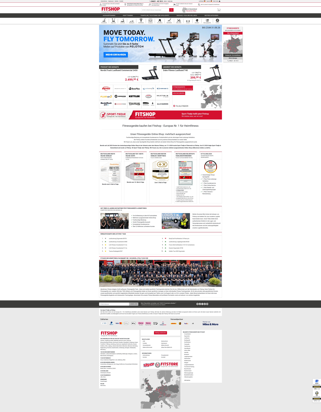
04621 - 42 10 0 (233, 61)
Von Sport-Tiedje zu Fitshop (107, 310)
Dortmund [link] (115, 342)
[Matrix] (163, 96)
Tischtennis (187, 346)
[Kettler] (134, 96)
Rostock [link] (109, 347)
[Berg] (106, 88)
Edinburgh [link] (125, 354)
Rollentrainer (187, 360)
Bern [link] (105, 368)
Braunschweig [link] (104, 342)
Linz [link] (116, 360)
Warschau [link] (103, 385)
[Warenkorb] (219, 10)
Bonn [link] (125, 340)
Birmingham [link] (112, 354)
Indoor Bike (187, 350)
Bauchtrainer (187, 369)
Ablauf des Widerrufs (166, 347)
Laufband (186, 338)
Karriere (116, 1)
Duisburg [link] (131, 342)
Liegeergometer (188, 356)
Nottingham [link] (110, 355)
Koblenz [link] (102, 346)
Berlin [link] (111, 340)
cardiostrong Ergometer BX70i (118, 238)
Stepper (186, 362)
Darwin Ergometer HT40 (176, 248)
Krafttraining (128, 15)
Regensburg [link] (103, 347)
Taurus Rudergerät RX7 (116, 251)
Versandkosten (147, 345)
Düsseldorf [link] (126, 342)
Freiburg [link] (108, 344)
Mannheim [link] (119, 346)
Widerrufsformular (147, 347)
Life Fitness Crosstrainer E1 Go (118, 245)
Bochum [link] (121, 340)
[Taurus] (134, 104)
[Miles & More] (210, 323)
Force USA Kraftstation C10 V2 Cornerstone (181, 245)
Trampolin (186, 344)
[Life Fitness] (148, 96)
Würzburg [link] (102, 349)
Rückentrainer (188, 371)
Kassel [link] (134, 344)
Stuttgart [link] (127, 347)
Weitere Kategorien (211, 15)
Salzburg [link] (120, 360)
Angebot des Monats (172, 67)
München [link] (124, 346)
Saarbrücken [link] (115, 347)
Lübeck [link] (114, 346)
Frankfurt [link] (102, 344)
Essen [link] (136, 342)
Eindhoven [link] (122, 364)
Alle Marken (187, 380)
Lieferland (201, 1)
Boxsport (186, 354)
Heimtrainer (187, 358)
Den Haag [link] (116, 364)
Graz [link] (101, 360)
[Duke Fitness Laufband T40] (213, 73)
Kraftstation (187, 342)
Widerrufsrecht (165, 345)
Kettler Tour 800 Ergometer (177, 251)
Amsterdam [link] (103, 364)
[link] (197, 96)
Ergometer (187, 336)
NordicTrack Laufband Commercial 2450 (119, 70)
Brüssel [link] (108, 372)
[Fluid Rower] (106, 96)
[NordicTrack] (106, 104)
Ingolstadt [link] (124, 344)
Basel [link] (101, 368)
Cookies (145, 343)
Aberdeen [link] (102, 354)
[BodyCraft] (120, 88)
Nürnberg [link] (134, 346)
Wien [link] (124, 360)
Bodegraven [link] (110, 364)
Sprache (208, 1)
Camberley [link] (119, 354)
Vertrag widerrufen (160, 333)
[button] (105, 43)
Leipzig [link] (110, 346)
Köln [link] (106, 346)
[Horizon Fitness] (120, 96)
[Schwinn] (120, 104)
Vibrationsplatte (188, 377)
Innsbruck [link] (106, 360)
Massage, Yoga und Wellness (187, 15)
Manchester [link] (103, 355)
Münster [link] (130, 346)
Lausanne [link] (109, 368)
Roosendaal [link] (128, 364)
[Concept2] (163, 88)
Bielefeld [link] (116, 340)
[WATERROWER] (148, 104)
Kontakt (121, 1)
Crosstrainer (187, 334)
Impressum (111, 1)
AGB (144, 341)
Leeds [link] (107, 354)
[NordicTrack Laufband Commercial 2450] (150, 73)
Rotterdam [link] (135, 364)
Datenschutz (164, 341)
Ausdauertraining (109, 15)
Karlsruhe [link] (129, 344)
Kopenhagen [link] (103, 381)
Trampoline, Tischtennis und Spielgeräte (154, 15)
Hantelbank (187, 348)
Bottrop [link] (129, 340)
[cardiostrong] (148, 88)
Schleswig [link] (121, 347)
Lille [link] (101, 377)
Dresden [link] (121, 342)
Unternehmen (104, 1)
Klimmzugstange (188, 373)
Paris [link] (104, 377)
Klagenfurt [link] (112, 360)
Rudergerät (187, 340)
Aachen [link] (102, 340)
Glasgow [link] (130, 354)
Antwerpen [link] (103, 372)
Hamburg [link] (113, 344)
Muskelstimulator (188, 375)
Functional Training (189, 366)
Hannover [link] (118, 344)
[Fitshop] (110, 10)
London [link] (135, 354)
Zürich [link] (114, 368)
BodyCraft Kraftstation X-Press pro (179, 238)
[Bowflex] (134, 88)
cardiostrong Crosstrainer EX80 (118, 242)
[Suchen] (171, 10)
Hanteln (186, 352)
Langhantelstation (189, 364)
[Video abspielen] (114, 221)
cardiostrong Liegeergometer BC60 (179, 242)
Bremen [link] (110, 342)
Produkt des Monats (109, 67)
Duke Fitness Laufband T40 (175, 70)
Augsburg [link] (107, 340)
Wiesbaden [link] (133, 347)
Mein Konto (216, 1)
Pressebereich (164, 355)
